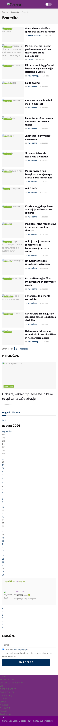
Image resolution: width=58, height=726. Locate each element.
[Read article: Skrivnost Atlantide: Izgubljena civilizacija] (13, 159)
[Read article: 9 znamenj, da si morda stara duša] (13, 302)
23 (3, 550)
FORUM (3, 698)
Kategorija (15, 12)
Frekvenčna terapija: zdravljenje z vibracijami (38, 262)
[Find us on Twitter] (4, 717)
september (7, 431)
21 (3, 544)
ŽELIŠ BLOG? (6, 714)
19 (3, 537)
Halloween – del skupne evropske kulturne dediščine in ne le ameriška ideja (40, 334)
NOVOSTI (4, 705)
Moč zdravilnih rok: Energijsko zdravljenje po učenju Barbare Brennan (38, 174)
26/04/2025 (43, 234)
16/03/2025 (43, 255)
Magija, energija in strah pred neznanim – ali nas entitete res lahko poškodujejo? (38, 50)
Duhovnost (8, 296)
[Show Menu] (3, 4)
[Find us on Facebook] (2, 717)
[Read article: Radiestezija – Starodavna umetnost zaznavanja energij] (13, 124)
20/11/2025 (45, 76)
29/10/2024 (43, 324)
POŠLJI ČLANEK (7, 692)
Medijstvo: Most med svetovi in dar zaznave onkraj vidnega (40, 227)
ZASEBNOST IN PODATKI (11, 682)
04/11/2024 (43, 303)
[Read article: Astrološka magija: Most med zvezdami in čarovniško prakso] (13, 284)
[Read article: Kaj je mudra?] (13, 89)
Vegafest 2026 (20, 595)
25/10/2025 (43, 87)
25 (3, 558)
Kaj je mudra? (32, 82)
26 (3, 562)
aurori (30, 60)
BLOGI (3, 701)
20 (3, 541)
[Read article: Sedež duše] (13, 194)
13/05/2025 (43, 217)
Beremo (6, 189)
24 (3, 555)
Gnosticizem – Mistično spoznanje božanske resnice (40, 30)
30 (3, 468)
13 (3, 516)
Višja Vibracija (33, 76)
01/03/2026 (40, 60)
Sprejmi (16, 649)
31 (3, 471)
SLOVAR (3, 711)
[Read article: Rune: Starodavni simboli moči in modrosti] (13, 106)
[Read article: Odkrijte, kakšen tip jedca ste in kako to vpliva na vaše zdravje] (29, 375)
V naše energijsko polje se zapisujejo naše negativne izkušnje (39, 209)
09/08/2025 (43, 143)
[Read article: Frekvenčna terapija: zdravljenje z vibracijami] (13, 267)
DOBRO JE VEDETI (8, 689)
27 (3, 458)
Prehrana (8, 386)
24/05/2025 (43, 193)
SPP (1, 685)
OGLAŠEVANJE (6, 695)
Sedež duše (31, 188)
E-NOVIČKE (5, 708)
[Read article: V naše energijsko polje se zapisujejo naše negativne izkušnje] (13, 212)
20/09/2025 (43, 108)
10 (3, 507)
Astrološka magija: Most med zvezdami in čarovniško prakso (40, 282)
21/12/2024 (43, 289)
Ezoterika (25, 12)
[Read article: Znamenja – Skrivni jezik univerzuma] (13, 142)
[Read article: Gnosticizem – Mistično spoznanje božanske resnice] (13, 34)
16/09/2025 (43, 129)
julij (4, 420)
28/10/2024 (45, 342)
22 (3, 547)
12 (3, 513)
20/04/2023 (7, 404)
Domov (5, 12)
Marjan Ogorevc (34, 36)
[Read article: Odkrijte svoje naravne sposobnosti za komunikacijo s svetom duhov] (13, 247)
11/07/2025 (43, 182)
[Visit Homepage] (25, 4)
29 (3, 465)
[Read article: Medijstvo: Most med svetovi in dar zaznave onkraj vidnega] (13, 230)
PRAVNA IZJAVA (7, 679)
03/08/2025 (43, 161)
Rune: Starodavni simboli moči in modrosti (38, 102)
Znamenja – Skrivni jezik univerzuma (38, 137)
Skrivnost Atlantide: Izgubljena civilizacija (36, 155)
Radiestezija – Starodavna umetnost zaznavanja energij (39, 121)
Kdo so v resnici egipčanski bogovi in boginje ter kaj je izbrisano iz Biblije (39, 68)
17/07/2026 (47, 36)
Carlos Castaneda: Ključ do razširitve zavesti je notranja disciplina (40, 317)
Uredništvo (32, 87)
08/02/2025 (43, 268)
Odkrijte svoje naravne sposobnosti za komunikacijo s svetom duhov (37, 246)
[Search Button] (55, 4)
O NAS (3, 676)
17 (3, 531)
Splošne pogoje (19, 649)
